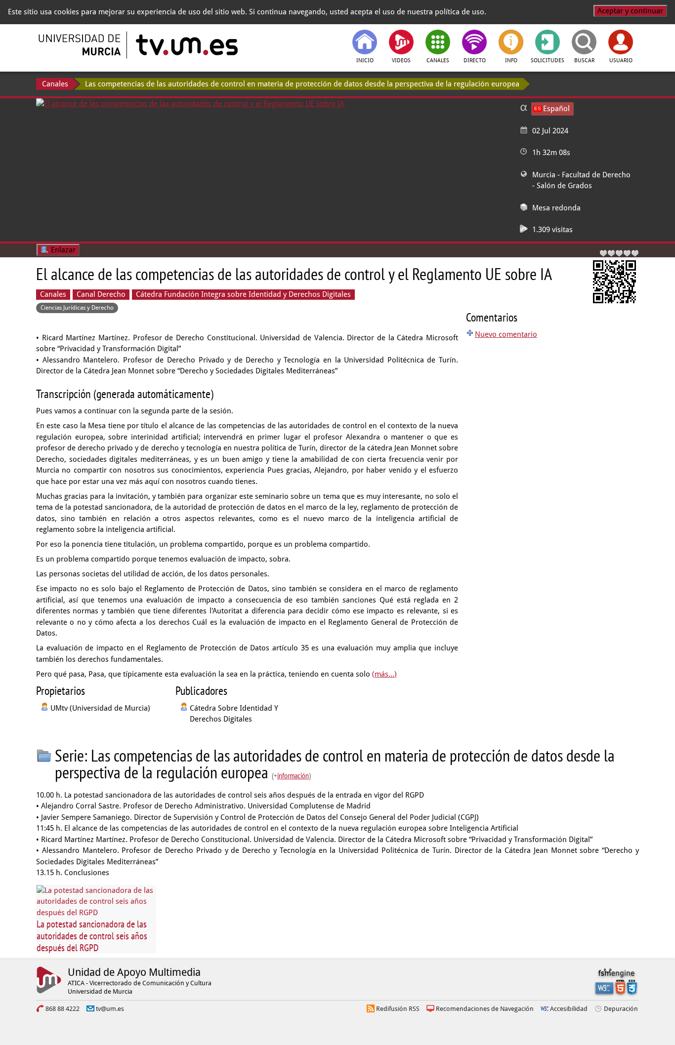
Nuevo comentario (506, 334)
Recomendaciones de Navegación (485, 1008)
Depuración (621, 1008)
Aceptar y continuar (630, 10)
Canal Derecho (101, 294)
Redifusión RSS (398, 1008)
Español (556, 108)
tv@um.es (110, 1008)
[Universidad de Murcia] (80, 45)
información (293, 775)
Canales (55, 84)
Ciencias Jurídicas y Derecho (77, 307)
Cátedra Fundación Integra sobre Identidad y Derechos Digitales (243, 294)
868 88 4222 (62, 1008)
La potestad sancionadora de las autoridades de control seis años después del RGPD (92, 936)
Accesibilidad (569, 1008)
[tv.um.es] (185, 45)
